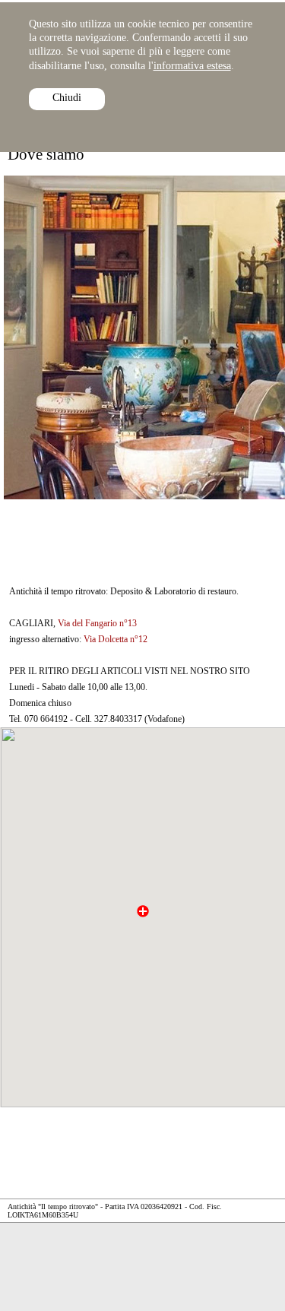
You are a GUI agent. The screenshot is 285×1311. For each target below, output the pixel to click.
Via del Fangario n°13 (97, 623)
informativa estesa (192, 65)
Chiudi (66, 97)
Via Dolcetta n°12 (115, 639)
